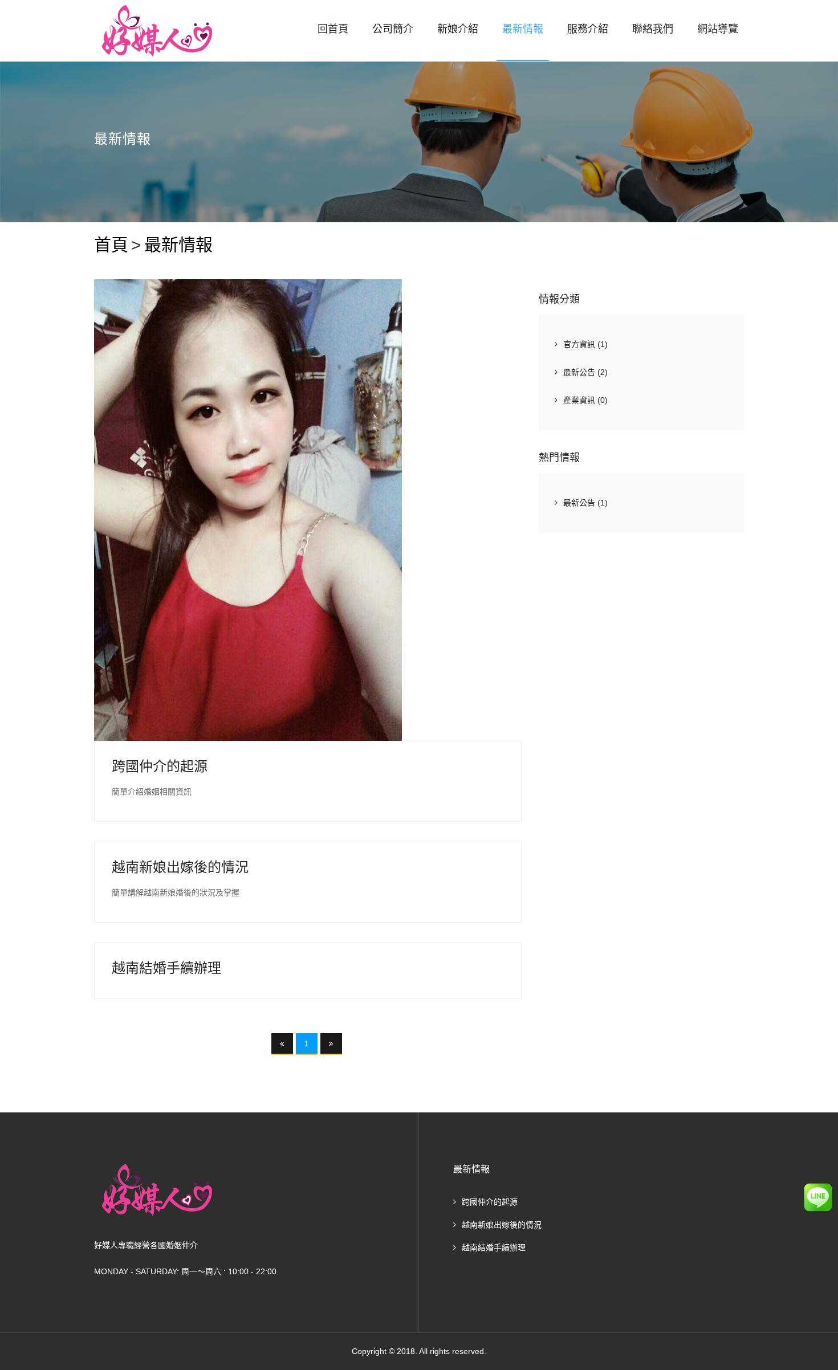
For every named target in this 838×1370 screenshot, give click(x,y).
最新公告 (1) (585, 502)
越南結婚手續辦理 (494, 1247)
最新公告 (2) (585, 372)
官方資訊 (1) (585, 344)
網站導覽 (717, 29)
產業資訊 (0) (585, 400)
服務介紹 (587, 29)
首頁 (111, 244)
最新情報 (522, 29)
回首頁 (333, 29)
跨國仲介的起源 (490, 1201)
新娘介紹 (457, 29)
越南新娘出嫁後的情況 (502, 1224)
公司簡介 (392, 29)
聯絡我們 (652, 29)
